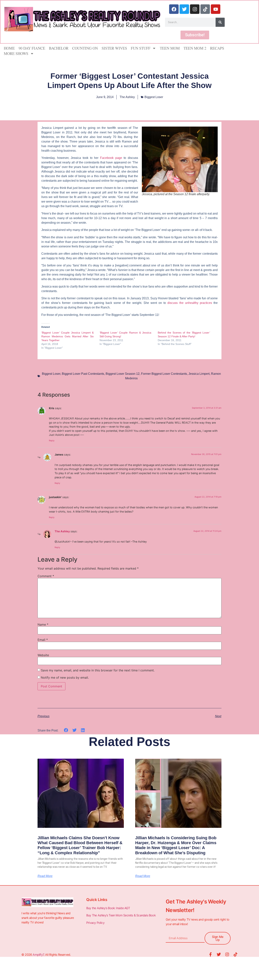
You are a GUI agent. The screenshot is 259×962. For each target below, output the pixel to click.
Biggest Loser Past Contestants (83, 373)
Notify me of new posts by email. (65, 677)
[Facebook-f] (210, 954)
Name (43, 624)
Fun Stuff (140, 48)
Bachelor (58, 48)
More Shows (16, 53)
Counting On (85, 48)
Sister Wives (114, 48)
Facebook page (111, 157)
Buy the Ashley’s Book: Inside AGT (108, 908)
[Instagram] (194, 9)
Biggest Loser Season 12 (123, 373)
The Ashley (62, 531)
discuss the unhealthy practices (190, 302)
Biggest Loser (153, 97)
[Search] (220, 22)
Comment (46, 576)
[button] (66, 730)
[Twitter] (184, 9)
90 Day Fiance (32, 48)
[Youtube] (215, 9)
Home (9, 48)
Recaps (217, 48)
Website (43, 655)
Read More (45, 876)
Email (43, 639)
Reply (51, 440)
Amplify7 (38, 954)
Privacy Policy (95, 923)
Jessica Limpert (199, 373)
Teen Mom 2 (195, 48)
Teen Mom (170, 48)
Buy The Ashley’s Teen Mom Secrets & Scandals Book (121, 915)
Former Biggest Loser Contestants (164, 373)
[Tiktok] (205, 9)
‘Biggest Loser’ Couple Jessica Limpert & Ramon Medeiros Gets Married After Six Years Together (67, 336)
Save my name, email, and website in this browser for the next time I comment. (98, 670)
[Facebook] (174, 9)
